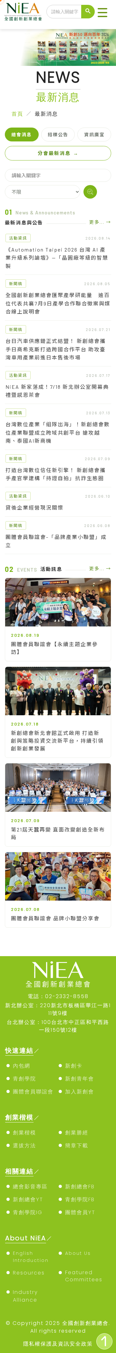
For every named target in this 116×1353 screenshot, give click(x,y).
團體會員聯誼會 (33, 1091)
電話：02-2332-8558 (58, 996)
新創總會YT (28, 1199)
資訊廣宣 (94, 134)
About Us (78, 1253)
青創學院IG (28, 1212)
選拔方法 (24, 1145)
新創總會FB (80, 1186)
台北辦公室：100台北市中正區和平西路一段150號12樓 (58, 1026)
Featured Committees (83, 1276)
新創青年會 (79, 1078)
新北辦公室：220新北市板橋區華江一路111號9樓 (58, 1009)
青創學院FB (80, 1199)
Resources (29, 1272)
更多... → (100, 222)
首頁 (17, 114)
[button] (102, 13)
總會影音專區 (30, 1186)
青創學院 (24, 1078)
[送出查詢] (88, 11)
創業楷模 (24, 1132)
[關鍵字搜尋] (90, 192)
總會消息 (21, 134)
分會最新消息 (58, 153)
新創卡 (73, 1065)
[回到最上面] (104, 1341)
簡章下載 (76, 1145)
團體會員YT (80, 1212)
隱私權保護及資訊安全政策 (58, 1344)
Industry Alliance (25, 1296)
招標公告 (58, 134)
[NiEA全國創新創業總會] (23, 12)
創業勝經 (76, 1132)
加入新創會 (79, 1091)
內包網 (21, 1065)
